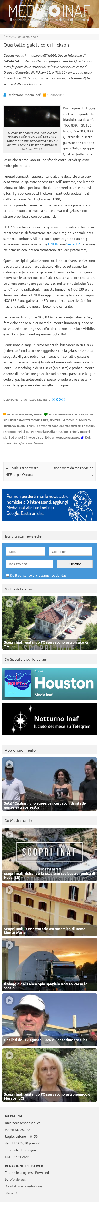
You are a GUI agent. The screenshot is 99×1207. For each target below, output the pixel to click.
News (28, 414)
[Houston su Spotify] (49, 701)
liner (44, 420)
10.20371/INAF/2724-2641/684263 (23, 443)
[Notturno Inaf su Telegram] (49, 736)
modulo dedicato (67, 437)
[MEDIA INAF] (49, 16)
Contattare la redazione (24, 1186)
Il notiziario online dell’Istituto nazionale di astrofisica (49, 19)
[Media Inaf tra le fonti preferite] (49, 522)
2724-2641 (21, 1156)
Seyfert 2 (73, 244)
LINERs (53, 244)
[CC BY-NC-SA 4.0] (58, 399)
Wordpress (18, 1179)
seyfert (55, 420)
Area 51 (12, 1193)
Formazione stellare (69, 414)
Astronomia (15, 414)
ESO (51, 414)
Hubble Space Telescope (24, 420)
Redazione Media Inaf (24, 94)
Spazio (38, 414)
